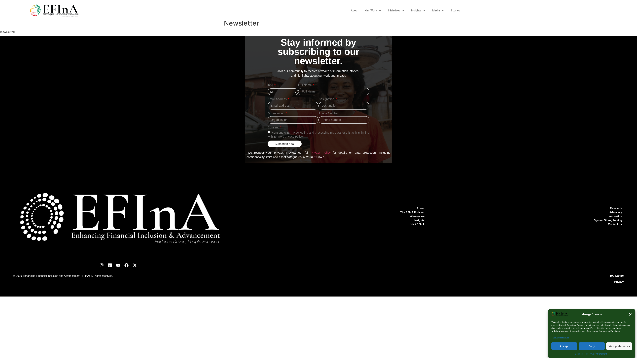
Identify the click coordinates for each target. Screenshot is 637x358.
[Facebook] (126, 265)
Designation (326, 99)
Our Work (371, 10)
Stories (455, 10)
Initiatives (394, 10)
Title (271, 85)
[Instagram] (102, 265)
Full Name (305, 85)
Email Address (277, 99)
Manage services (561, 337)
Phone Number (328, 113)
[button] (630, 314)
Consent (274, 127)
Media (436, 10)
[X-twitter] (135, 265)
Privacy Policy (321, 152)
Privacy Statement (598, 354)
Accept (564, 346)
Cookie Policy (581, 354)
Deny (592, 346)
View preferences (619, 346)
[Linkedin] (110, 265)
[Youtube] (118, 265)
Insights (416, 10)
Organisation (276, 113)
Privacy (619, 281)
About (354, 10)
